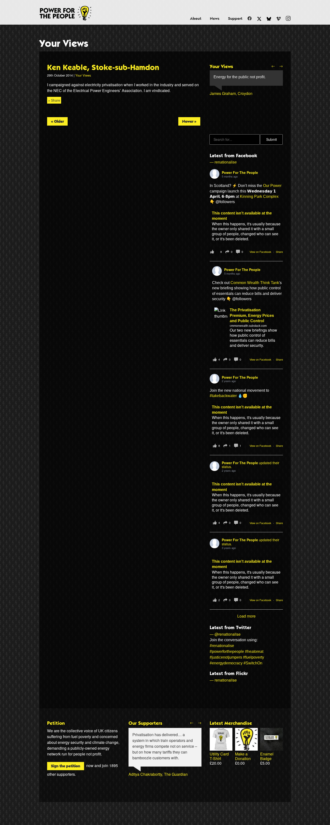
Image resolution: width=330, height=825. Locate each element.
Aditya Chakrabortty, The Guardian (158, 774)
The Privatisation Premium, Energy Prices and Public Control (252, 315)
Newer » (189, 121)
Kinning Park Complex (259, 196)
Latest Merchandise (231, 723)
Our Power (272, 186)
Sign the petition (65, 766)
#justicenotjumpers (226, 657)
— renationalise (223, 162)
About (195, 19)
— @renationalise (225, 634)
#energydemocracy (226, 663)
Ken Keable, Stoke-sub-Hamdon (103, 67)
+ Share (54, 100)
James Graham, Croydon (231, 93)
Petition (56, 723)
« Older (57, 121)
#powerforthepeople (227, 651)
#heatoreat (254, 651)
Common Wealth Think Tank (254, 283)
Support (235, 19)
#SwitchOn (253, 663)
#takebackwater (223, 396)
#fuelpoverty (253, 657)
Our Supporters (145, 723)
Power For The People (71, 13)
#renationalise (222, 646)
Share (279, 252)
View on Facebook (261, 252)
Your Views (63, 44)
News (214, 19)
